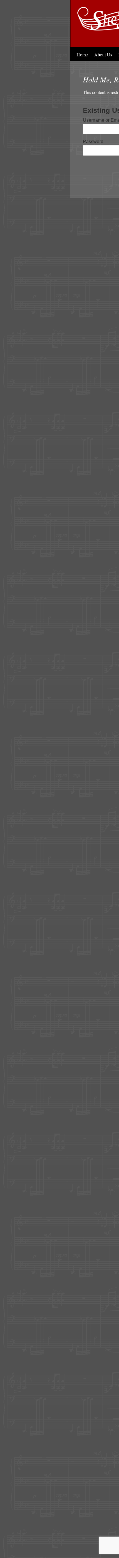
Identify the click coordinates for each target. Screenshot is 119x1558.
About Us (103, 54)
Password (93, 141)
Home (82, 54)
